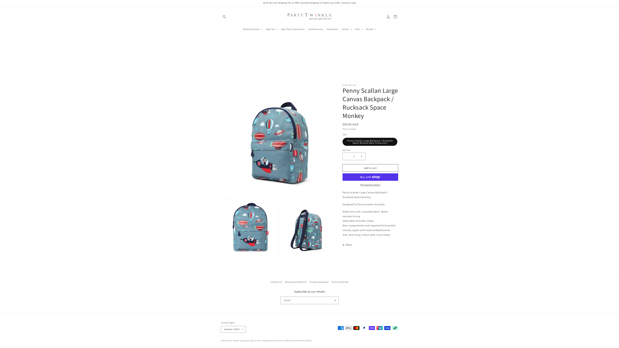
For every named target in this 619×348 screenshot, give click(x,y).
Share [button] (349, 244)
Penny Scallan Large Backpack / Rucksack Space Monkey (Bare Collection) (370, 141)
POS (287, 340)
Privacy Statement (319, 281)
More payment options (370, 185)
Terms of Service (340, 281)
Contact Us (276, 281)
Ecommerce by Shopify (302, 340)
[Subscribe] (334, 300)
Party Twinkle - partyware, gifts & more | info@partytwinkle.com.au (256, 340)
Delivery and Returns (296, 281)
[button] (224, 16)
